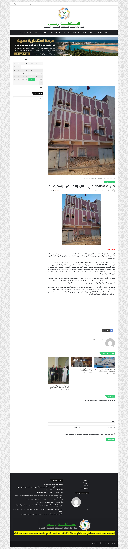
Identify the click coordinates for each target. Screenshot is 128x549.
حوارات (69, 32)
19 (31, 76)
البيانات (84, 32)
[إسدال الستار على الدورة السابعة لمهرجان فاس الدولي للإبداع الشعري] (58, 370)
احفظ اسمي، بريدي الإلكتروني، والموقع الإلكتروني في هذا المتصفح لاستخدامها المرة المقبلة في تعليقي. (89, 434)
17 (41, 76)
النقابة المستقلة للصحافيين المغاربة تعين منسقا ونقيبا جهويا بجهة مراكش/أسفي (41, 514)
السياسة (29, 32)
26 (31, 79)
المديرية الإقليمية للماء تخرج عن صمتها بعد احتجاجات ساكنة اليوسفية (105, 371)
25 (37, 79)
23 (14, 76)
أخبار (107, 178)
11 (36, 73)
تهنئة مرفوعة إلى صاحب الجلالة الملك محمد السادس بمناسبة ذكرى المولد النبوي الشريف (39, 487)
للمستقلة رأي (91, 32)
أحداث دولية (62, 32)
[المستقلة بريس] (64, 14)
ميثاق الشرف (85, 485)
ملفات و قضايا (76, 32)
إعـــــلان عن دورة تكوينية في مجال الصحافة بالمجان (48, 492)
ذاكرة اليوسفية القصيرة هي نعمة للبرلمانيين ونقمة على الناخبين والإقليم (43, 499)
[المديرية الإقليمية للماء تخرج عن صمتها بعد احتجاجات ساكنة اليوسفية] (104, 362)
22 (18, 76)
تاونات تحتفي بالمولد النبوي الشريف (53, 484)
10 (41, 73)
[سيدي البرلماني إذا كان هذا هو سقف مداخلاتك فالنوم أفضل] (81, 362)
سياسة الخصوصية (84, 488)
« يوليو (41, 87)
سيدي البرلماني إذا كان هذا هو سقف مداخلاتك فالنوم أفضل (82, 370)
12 (31, 73)
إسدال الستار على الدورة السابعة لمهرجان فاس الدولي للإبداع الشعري (59, 387)
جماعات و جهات (43, 32)
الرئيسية (112, 178)
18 (36, 76)
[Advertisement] (81, 71)
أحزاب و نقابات (53, 32)
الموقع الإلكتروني (76, 427)
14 (23, 73)
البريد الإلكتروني (110, 427)
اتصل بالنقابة (85, 483)
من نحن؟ (86, 480)
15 (18, 73)
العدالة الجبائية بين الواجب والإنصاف (52, 489)
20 (26, 76)
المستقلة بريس (108, 190)
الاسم (113, 421)
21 (23, 76)
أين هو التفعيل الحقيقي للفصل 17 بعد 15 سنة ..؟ (49, 502)
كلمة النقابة (99, 32)
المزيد (23, 32)
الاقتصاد (35, 32)
